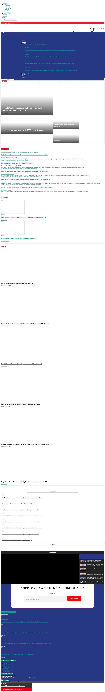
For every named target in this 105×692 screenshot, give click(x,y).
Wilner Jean (4, 220)
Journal (5, 3)
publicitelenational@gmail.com (8, 677)
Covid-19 (8, 12)
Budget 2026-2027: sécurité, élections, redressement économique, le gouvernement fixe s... (23, 515)
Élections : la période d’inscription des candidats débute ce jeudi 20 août (46, 57)
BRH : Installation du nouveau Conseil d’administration (16, 163)
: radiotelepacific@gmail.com (7, 23)
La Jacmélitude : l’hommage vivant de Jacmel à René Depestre (19, 238)
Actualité (5, 4)
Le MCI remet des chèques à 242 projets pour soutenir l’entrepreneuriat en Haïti (24, 155)
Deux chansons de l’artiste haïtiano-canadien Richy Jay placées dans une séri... (23, 217)
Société (8, 7)
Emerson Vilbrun (5, 241)
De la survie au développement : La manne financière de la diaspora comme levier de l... (26, 179)
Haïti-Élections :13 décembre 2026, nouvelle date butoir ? (17, 654)
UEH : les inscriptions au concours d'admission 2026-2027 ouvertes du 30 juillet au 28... (26, 643)
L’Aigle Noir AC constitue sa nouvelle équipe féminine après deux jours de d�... (24, 482)
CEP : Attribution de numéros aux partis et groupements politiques (17, 540)
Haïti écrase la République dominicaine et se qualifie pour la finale (20, 404)
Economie (3, 157)
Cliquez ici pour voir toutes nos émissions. (13, 686)
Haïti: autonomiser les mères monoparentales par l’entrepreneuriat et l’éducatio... (24, 171)
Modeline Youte (10, 157)
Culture (5, 14)
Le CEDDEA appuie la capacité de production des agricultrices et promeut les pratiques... (27, 187)
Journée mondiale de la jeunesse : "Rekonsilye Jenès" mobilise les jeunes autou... (24, 622)
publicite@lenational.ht (6, 676)
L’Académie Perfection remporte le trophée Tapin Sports (18, 283)
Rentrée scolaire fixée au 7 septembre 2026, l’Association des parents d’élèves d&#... (25, 632)
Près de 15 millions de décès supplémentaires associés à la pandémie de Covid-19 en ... (50, 63)
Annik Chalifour (10, 174)
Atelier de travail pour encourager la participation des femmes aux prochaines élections (22, 522)
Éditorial (8, 5)
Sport (4, 17)
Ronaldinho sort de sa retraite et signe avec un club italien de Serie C (21, 364)
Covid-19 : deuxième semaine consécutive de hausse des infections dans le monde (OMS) (51, 70)
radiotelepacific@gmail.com (30, 677)
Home (4, 1)
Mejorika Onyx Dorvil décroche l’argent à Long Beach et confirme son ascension (25, 444)
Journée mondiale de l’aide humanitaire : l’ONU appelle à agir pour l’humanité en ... (20, 534)
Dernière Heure (6, 13)
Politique (8, 9)
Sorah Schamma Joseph (11, 165)
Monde (5, 16)
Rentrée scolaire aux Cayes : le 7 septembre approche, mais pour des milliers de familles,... (22, 528)
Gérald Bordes (4, 285)
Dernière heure (25, 73)
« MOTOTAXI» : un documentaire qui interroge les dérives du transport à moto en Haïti (50, 50)
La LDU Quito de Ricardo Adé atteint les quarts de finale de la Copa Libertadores (25, 323)
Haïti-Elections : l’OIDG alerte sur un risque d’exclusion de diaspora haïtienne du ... (20, 509)
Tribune (8, 10)
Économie (8, 8)
